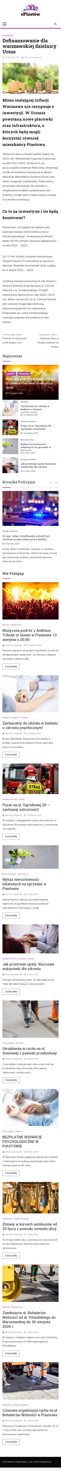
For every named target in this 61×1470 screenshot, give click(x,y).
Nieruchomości (27, 440)
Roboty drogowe (21, 1219)
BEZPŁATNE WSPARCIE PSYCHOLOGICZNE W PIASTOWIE (22, 1141)
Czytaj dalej (11, 666)
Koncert (11, 374)
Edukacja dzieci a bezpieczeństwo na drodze (48, 342)
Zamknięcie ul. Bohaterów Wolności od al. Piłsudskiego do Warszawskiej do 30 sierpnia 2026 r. (29, 1320)
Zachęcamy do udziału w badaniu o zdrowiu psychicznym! (35, 409)
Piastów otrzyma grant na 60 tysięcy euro (14, 340)
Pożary (22, 799)
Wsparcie (15, 718)
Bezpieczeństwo (28, 421)
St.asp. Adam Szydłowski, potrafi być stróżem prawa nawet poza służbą (26, 537)
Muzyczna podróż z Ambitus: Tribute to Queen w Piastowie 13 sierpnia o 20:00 (30, 383)
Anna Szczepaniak (32, 57)
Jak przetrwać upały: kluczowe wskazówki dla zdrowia (38, 465)
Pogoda (22, 959)
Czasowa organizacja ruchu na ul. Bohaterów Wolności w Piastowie (30, 1412)
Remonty (19, 1043)
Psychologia (8, 1131)
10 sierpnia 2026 (30, 415)
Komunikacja (8, 1043)
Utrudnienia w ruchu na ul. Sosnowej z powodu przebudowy (29, 1051)
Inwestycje (7, 35)
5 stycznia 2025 (12, 544)
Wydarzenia (24, 374)
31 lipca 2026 (29, 453)
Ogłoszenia (22, 874)
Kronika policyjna (10, 531)
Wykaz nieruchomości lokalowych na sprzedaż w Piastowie (36, 447)
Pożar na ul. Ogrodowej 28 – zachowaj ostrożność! (37, 427)
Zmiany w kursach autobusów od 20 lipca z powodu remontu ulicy (29, 1226)
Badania (24, 402)
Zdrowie (24, 718)
